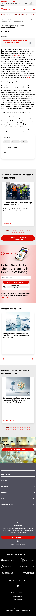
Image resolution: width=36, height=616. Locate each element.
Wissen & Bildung (7, 504)
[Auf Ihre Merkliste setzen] (30, 10)
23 (22, 429)
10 (24, 230)
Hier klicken (17, 287)
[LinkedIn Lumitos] (18, 586)
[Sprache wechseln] (27, 9)
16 (16, 232)
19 (21, 232)
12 (27, 230)
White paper (5, 486)
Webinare (4, 492)
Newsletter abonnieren (15, 282)
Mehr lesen (5, 298)
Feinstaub (17, 55)
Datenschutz (26, 610)
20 (23, 232)
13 (29, 230)
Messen (29, 77)
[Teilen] (24, 9)
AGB (17, 610)
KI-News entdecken (18, 450)
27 (29, 429)
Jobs (2, 498)
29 (18, 431)
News (3, 468)
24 (24, 429)
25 (25, 429)
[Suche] (22, 9)
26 (27, 429)
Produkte (4, 480)
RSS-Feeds (4, 511)
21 (18, 429)
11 (25, 230)
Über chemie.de (18, 600)
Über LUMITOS (17, 596)
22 (20, 429)
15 (14, 232)
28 (17, 431)
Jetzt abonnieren (18, 537)
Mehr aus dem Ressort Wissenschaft (18, 238)
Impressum (9, 610)
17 (11, 429)
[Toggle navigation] (34, 9)
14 (12, 232)
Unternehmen (5, 474)
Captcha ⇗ (25, 289)
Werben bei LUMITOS (17, 593)
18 (19, 232)
